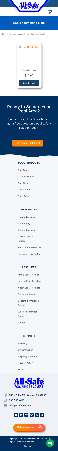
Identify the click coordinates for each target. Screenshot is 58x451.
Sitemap (27, 446)
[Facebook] (16, 415)
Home (4, 34)
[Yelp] (42, 415)
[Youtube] (26, 415)
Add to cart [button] (29, 83)
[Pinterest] (32, 415)
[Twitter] (21, 415)
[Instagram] (37, 415)
